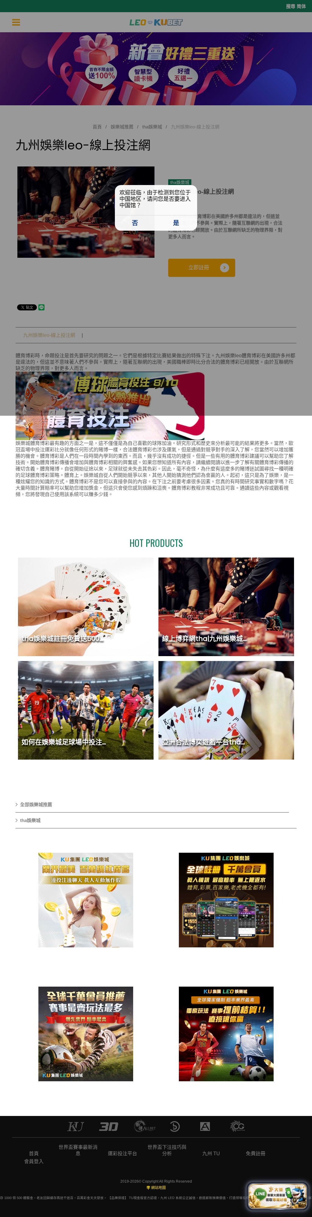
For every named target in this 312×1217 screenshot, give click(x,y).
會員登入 (34, 1161)
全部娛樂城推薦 (36, 804)
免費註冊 (255, 1153)
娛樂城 (23, 443)
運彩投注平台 (122, 1153)
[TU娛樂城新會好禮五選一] (226, 899)
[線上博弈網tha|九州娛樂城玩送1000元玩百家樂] (226, 607)
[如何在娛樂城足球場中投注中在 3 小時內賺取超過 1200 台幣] (86, 710)
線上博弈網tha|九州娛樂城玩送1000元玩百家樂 (233, 638)
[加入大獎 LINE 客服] (278, 1196)
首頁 (34, 1153)
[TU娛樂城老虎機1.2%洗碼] (85, 1033)
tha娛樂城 (30, 820)
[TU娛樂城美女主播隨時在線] (85, 899)
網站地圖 (158, 1188)
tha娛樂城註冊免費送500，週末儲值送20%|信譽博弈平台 (108, 638)
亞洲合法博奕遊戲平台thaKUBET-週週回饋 (227, 742)
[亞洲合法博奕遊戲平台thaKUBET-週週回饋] (226, 710)
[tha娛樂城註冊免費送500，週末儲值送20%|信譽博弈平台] (86, 607)
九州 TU (211, 1153)
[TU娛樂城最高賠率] (226, 1033)
